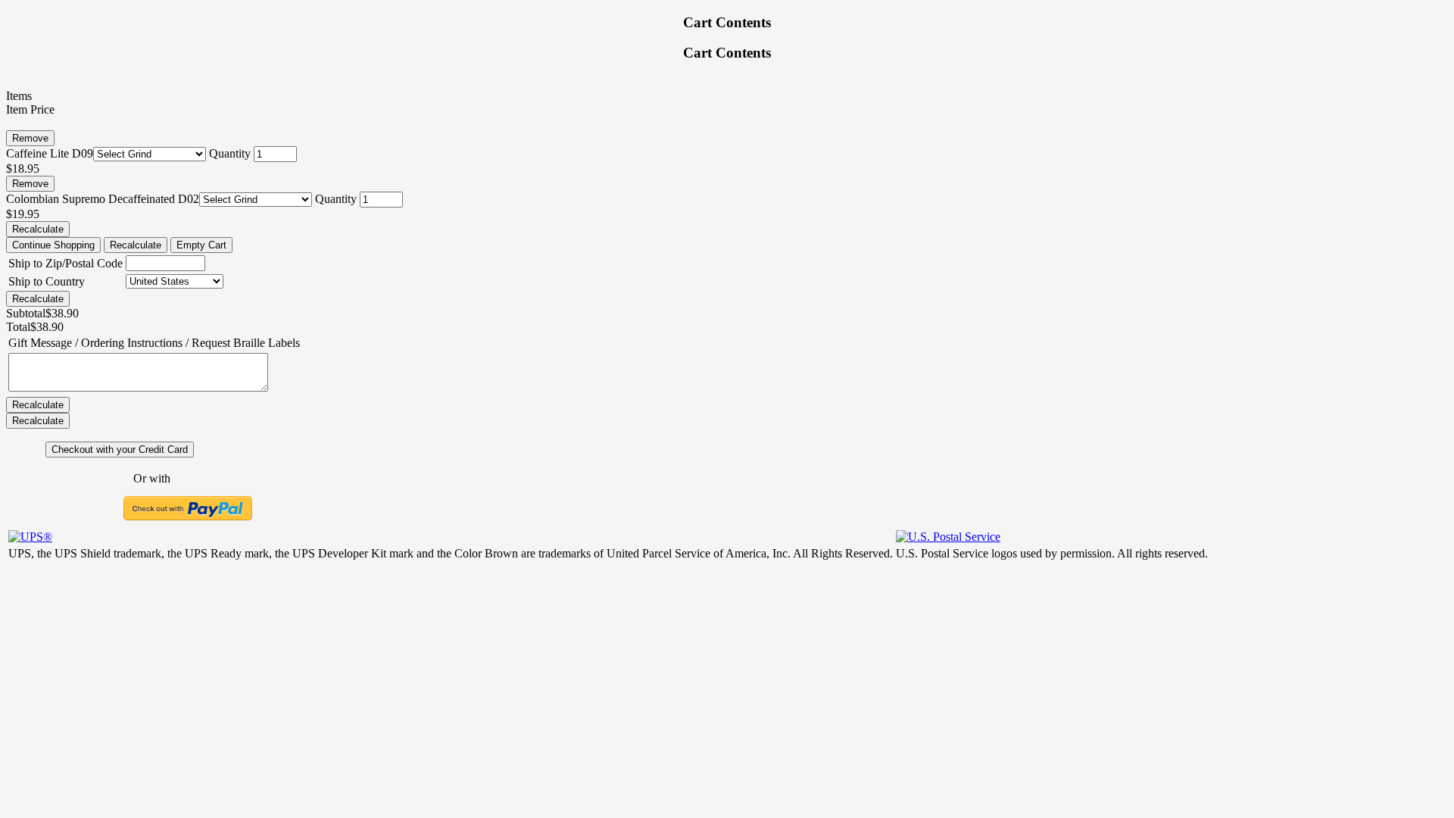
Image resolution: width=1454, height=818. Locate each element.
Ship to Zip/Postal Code (65, 263)
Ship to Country (46, 281)
